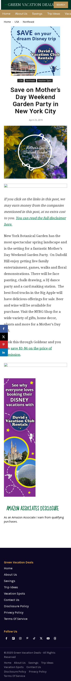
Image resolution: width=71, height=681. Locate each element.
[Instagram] (20, 638)
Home (7, 21)
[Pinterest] (27, 638)
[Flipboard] (13, 638)
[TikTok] (34, 638)
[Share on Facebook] (4, 329)
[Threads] (54, 638)
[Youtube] (48, 638)
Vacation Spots (44, 80)
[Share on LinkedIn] (4, 352)
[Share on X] (4, 337)
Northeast (28, 21)
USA (17, 21)
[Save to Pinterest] (4, 344)
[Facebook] (6, 638)
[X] (41, 638)
